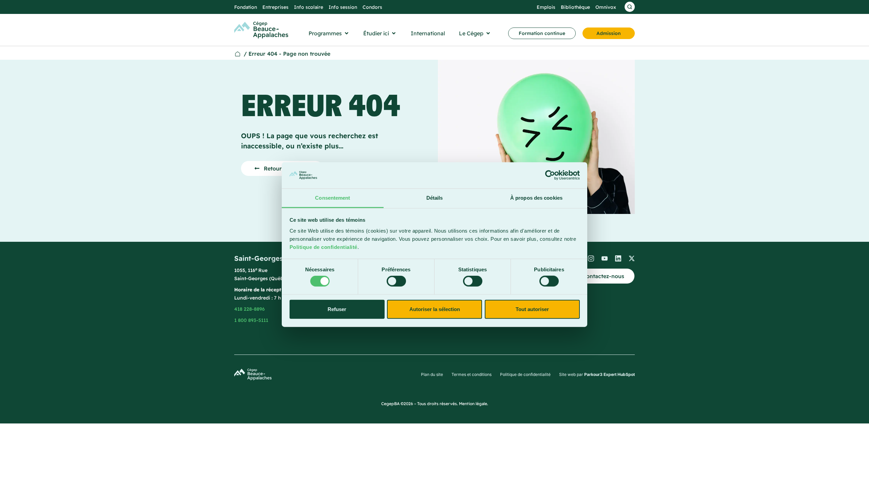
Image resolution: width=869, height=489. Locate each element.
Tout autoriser (532, 309)
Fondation (245, 7)
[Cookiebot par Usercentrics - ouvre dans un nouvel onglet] (550, 175)
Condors (372, 7)
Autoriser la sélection (434, 309)
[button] (329, 33)
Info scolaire (308, 7)
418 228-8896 (249, 309)
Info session (343, 7)
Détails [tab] (434, 198)
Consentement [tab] (332, 198)
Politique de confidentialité (323, 247)
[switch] (396, 281)
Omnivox (605, 7)
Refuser (337, 309)
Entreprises (275, 7)
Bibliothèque (575, 7)
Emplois (546, 7)
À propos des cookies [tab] (536, 198)
